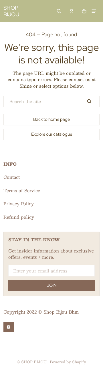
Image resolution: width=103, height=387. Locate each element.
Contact (11, 177)
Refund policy (18, 216)
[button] (59, 11)
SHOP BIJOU (34, 362)
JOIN (52, 285)
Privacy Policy (18, 203)
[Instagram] (8, 327)
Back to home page (51, 119)
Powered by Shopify (68, 362)
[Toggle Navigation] (94, 11)
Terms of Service (21, 190)
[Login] (71, 11)
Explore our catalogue (51, 134)
